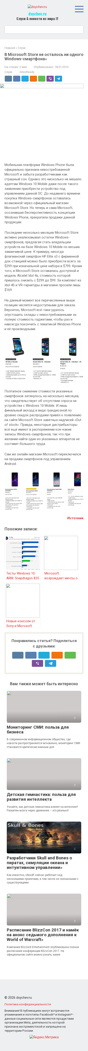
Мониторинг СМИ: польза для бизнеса (38, 730)
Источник (75, 518)
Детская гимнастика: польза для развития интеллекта (41, 797)
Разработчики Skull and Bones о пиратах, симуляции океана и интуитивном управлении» (39, 862)
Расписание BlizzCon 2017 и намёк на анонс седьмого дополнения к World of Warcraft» (43, 934)
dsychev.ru (37, 14)
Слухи (8, 72)
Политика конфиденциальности (28, 1004)
